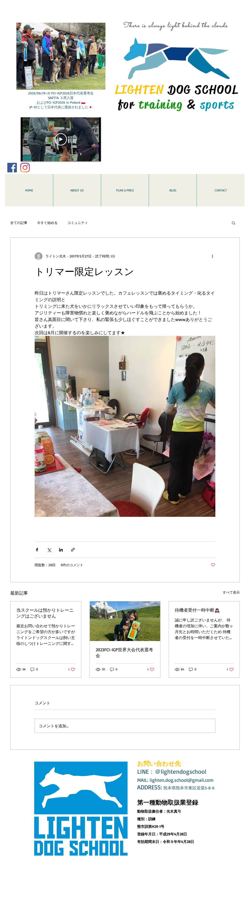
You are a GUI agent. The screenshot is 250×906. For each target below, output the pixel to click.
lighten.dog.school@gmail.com (182, 780)
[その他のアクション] (212, 256)
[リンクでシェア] (73, 549)
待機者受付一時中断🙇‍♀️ (197, 610)
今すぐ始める (47, 223)
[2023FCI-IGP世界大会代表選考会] (125, 621)
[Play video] (61, 139)
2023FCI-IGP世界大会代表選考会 (124, 652)
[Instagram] (25, 167)
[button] (233, 223)
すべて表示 (231, 592)
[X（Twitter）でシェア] (49, 549)
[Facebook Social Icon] (12, 167)
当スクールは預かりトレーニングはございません (44, 613)
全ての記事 (18, 223)
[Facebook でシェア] (37, 549)
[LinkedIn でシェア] (61, 549)
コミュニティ (77, 223)
